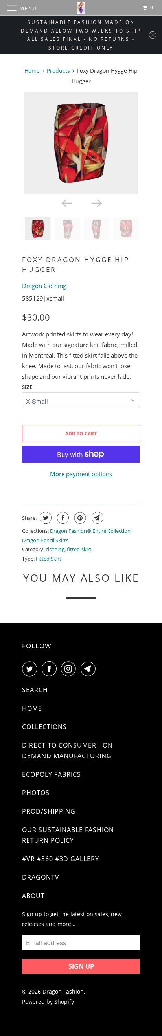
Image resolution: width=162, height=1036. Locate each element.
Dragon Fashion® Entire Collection (90, 530)
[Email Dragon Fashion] (90, 668)
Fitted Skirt (48, 558)
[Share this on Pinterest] (79, 518)
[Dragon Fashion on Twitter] (31, 668)
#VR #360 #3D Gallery (60, 858)
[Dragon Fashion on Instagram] (70, 668)
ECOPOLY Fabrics (51, 774)
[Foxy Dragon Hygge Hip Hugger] (81, 143)
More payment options (81, 474)
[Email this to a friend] (96, 518)
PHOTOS (36, 792)
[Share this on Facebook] (62, 518)
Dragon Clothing (44, 286)
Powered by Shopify (48, 1001)
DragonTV (40, 877)
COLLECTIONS (44, 726)
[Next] (96, 202)
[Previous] (66, 202)
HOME (32, 708)
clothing (55, 549)
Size (27, 387)
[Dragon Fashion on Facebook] (51, 668)
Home (32, 70)
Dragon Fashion (63, 991)
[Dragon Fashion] (81, 7)
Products (58, 70)
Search (35, 690)
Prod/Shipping (48, 811)
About (33, 895)
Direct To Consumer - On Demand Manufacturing (67, 750)
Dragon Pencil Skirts (45, 540)
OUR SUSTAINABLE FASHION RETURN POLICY (68, 835)
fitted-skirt (79, 549)
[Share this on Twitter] (45, 518)
